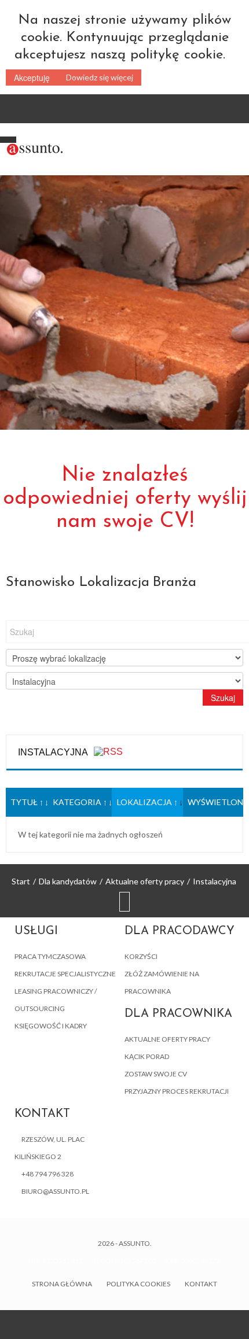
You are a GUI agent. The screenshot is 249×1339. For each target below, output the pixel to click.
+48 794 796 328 (47, 1174)
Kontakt (201, 1283)
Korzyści (141, 956)
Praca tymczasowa (50, 956)
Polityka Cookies (138, 1283)
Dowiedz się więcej (99, 77)
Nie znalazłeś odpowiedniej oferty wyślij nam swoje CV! (125, 498)
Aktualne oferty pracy (144, 881)
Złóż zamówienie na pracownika (161, 982)
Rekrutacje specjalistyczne (65, 973)
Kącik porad (146, 1056)
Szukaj (223, 697)
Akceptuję (32, 77)
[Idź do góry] (124, 903)
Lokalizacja (144, 802)
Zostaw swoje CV (155, 1073)
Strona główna (62, 1283)
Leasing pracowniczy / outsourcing (55, 1000)
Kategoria (77, 802)
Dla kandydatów (68, 881)
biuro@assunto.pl (55, 1191)
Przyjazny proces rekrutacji (176, 1091)
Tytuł (24, 802)
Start (21, 881)
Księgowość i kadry (50, 1025)
